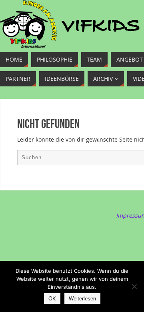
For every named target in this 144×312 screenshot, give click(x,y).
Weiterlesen (82, 299)
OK (52, 299)
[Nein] (134, 286)
